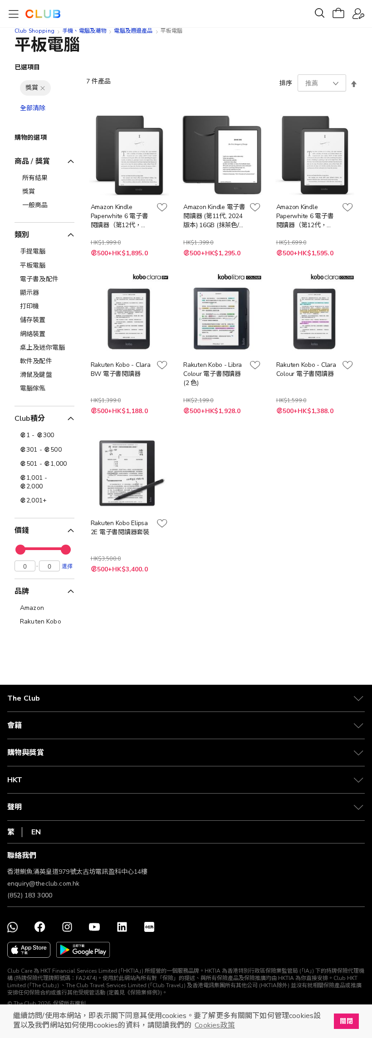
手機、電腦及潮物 (84, 30)
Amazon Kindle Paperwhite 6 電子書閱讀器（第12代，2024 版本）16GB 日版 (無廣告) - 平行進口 (307, 216)
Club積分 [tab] (30, 419)
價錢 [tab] (22, 531)
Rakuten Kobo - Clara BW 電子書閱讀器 (121, 369)
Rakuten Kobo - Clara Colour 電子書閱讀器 (306, 369)
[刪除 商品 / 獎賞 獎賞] (42, 88)
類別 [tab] (22, 235)
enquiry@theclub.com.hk (43, 883)
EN (36, 832)
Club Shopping (34, 30)
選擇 (67, 566)
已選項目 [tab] (27, 67)
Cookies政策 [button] (215, 1025)
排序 (285, 83)
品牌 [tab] (22, 591)
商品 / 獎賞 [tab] (32, 161)
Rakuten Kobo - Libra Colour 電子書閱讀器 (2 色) (212, 374)
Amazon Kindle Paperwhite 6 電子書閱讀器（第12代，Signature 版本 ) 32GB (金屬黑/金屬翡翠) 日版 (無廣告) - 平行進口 (121, 216)
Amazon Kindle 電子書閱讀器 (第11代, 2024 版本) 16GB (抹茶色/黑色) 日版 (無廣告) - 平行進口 (214, 216)
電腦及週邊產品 (133, 30)
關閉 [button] (346, 1021)
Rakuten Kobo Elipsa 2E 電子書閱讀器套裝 (120, 527)
